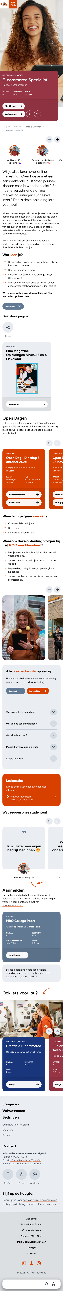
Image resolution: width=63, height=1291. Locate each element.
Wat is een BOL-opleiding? (20, 712)
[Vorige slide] (49, 589)
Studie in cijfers (14, 758)
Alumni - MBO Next (31, 1236)
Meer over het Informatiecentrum (22, 1163)
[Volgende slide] (57, 589)
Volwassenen (13, 1111)
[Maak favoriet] (37, 114)
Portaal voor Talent (31, 1224)
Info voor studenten (31, 1230)
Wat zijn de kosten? (16, 735)
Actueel (6, 1135)
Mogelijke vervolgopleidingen (22, 746)
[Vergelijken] (29, 114)
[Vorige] (49, 443)
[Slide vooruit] (57, 139)
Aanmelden (34, 691)
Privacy (32, 1247)
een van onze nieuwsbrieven (40, 1200)
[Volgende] (57, 443)
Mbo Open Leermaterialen (31, 1241)
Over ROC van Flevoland (15, 1124)
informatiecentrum (12, 905)
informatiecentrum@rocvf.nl (25, 1160)
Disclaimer (31, 1218)
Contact (13, 691)
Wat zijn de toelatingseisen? (21, 723)
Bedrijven (10, 1117)
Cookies (31, 1253)
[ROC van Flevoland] (8, 4)
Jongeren (10, 1104)
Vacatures (7, 1130)
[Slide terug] (49, 139)
